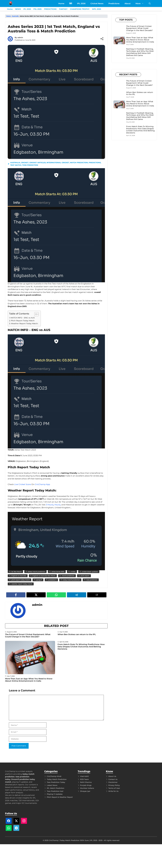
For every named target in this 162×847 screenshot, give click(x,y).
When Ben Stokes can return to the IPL (77, 634)
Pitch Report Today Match (23, 320)
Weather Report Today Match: (24, 323)
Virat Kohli (84, 776)
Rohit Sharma (86, 782)
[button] (149, 3)
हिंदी (70, 3)
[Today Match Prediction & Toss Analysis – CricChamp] (11, 3)
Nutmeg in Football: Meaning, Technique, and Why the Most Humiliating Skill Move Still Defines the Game (140, 52)
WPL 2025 (96, 9)
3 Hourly (50, 504)
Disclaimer (112, 782)
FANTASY (63, 9)
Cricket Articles (37, 163)
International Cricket (58, 163)
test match (15, 165)
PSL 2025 (37, 9)
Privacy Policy (114, 785)
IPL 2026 (81, 3)
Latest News (52, 785)
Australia (15, 16)
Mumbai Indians (87, 788)
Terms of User (114, 788)
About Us (112, 776)
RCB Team (84, 779)
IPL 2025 (27, 9)
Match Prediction (79, 163)
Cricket (24, 163)
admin (20, 37)
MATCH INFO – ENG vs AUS (23, 318)
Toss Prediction (30, 165)
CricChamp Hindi (54, 776)
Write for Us (113, 791)
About (127, 3)
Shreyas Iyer (85, 791)
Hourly (57, 504)
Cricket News (96, 3)
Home (61, 3)
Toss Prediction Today (56, 782)
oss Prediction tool (55, 791)
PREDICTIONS (50, 9)
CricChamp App (42, 484)
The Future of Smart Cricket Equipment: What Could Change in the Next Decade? (27, 635)
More (138, 3)
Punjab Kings (86, 785)
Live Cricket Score (22, 484)
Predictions (113, 3)
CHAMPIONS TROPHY (79, 9)
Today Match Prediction (57, 779)
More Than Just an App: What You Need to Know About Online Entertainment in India (28, 679)
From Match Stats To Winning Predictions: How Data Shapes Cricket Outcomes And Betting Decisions (81, 646)
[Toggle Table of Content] (35, 314)
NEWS (18, 9)
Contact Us (112, 779)
